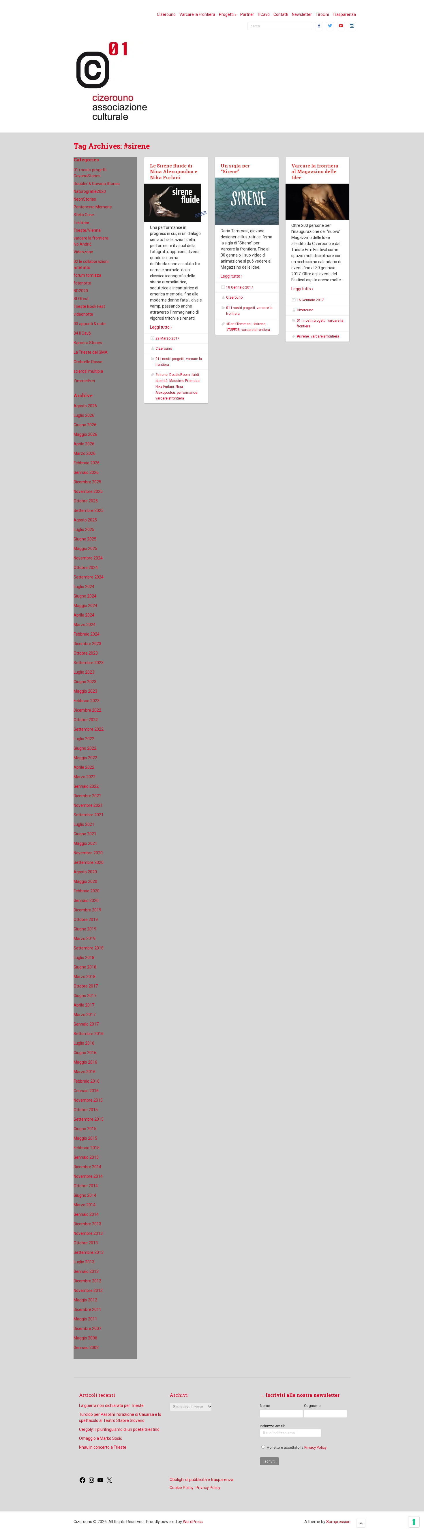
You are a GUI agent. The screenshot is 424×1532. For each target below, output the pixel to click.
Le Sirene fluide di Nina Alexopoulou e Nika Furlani (173, 172)
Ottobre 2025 (86, 501)
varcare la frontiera (91, 238)
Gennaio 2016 (86, 1090)
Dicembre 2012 (87, 1281)
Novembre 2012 (88, 1290)
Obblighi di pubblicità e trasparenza (201, 1479)
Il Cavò (264, 14)
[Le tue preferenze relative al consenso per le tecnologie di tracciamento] (413, 1521)
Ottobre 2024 (86, 567)
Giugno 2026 (85, 425)
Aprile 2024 (84, 615)
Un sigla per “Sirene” (235, 169)
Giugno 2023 (85, 681)
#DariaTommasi (239, 324)
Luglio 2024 (84, 586)
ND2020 (81, 291)
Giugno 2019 (85, 929)
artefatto (82, 267)
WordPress (193, 1521)
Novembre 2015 (88, 1100)
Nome (265, 1405)
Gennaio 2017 (86, 1024)
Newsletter (302, 14)
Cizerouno (166, 14)
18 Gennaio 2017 (239, 287)
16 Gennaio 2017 (310, 300)
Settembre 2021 (89, 815)
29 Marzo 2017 (167, 338)
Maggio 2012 (85, 1300)
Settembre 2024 (89, 577)
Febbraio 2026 (87, 463)
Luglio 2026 (84, 415)
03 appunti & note (90, 323)
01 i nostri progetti (90, 169)
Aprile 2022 (84, 767)
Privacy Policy (315, 1447)
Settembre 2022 (89, 729)
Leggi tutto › (161, 327)
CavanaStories (87, 176)
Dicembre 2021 (87, 796)
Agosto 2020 (85, 872)
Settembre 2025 (89, 510)
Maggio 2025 (85, 548)
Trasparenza (344, 14)
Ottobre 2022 (86, 719)
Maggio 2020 (85, 881)
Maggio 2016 (85, 1062)
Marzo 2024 (84, 624)
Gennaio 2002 (86, 1347)
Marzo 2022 (84, 777)
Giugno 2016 (85, 1052)
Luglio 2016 (84, 1043)
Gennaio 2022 (86, 786)
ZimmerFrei (84, 380)
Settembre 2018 (89, 948)
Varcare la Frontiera (197, 14)
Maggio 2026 (85, 434)
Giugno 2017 (85, 995)
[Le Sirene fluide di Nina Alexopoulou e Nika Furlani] (176, 203)
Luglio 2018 (84, 957)
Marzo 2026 (84, 453)
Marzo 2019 (84, 938)
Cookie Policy (182, 1487)
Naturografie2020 (90, 191)
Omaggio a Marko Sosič (100, 1438)
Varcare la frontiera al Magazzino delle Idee (314, 172)
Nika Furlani (164, 387)
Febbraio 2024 (87, 634)
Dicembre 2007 (87, 1328)
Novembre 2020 (88, 853)
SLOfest (81, 298)
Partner (247, 14)
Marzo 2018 (84, 976)
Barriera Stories (88, 342)
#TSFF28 (233, 330)
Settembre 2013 (89, 1252)
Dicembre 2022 (87, 710)
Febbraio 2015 (87, 1147)
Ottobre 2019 (86, 919)
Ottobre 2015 (86, 1109)
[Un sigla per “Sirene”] (247, 201)
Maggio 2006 (85, 1338)
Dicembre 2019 (87, 910)
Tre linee (81, 222)
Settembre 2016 (89, 1033)
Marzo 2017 (84, 1014)
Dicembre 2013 (87, 1224)
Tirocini (322, 14)
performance (187, 393)
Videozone (83, 252)
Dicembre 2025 (87, 482)
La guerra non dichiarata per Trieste (111, 1405)
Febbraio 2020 (87, 891)
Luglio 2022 (84, 738)
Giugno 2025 (85, 539)
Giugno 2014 (85, 1195)
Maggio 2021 (85, 843)
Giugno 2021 (85, 834)
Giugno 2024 (85, 596)
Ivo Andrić (82, 244)
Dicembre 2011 (87, 1309)
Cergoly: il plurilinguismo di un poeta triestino (119, 1429)
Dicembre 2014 (87, 1166)
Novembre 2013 (88, 1233)
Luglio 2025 (84, 529)
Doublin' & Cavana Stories (97, 183)
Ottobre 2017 (86, 986)
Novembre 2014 (88, 1176)
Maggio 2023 (85, 691)
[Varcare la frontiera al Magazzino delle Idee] (317, 202)
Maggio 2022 (85, 757)
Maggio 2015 (85, 1138)
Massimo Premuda (184, 381)
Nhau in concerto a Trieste (102, 1447)
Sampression (338, 1521)
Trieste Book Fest (89, 306)
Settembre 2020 (89, 862)
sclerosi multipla (88, 371)
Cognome (312, 1405)
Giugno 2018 (85, 967)
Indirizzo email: (272, 1426)
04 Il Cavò (82, 333)
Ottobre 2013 (86, 1243)
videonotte (83, 314)
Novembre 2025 (88, 491)
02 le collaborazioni (91, 261)
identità (161, 381)
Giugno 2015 (85, 1128)
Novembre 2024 (88, 558)
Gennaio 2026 (86, 472)
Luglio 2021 (84, 824)
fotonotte (82, 283)
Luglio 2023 (84, 672)
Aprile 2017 (84, 1005)
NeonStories (85, 199)
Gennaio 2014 (86, 1214)
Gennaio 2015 (86, 1157)
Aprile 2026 (84, 444)
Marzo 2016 (84, 1071)
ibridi (195, 375)
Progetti (228, 14)
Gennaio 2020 (86, 900)
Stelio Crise (84, 214)
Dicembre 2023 (87, 643)
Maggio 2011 (85, 1319)
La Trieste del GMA (91, 352)
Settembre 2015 (89, 1119)
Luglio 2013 (84, 1262)
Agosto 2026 (85, 406)
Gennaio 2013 (86, 1271)
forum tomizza (87, 275)
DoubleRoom (179, 375)
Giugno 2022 (85, 748)
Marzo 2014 (84, 1205)
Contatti (280, 14)
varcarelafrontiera (169, 398)
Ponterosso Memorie (93, 207)
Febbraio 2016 (87, 1081)
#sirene (161, 375)
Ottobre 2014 (86, 1186)
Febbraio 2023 (87, 700)
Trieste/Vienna (87, 230)
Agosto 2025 (85, 520)
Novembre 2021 (88, 805)
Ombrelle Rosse (88, 361)
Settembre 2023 (89, 662)
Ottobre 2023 (86, 653)
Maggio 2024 (85, 605)
